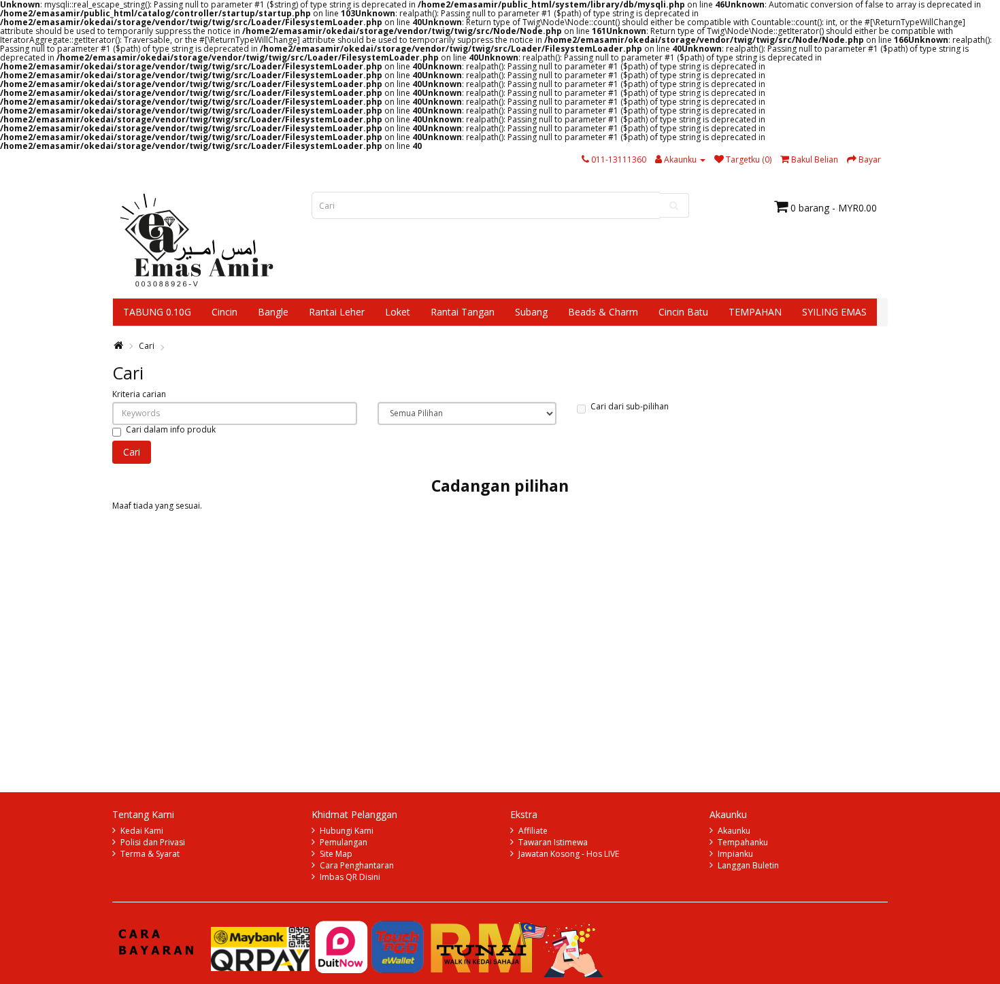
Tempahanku (743, 842)
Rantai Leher (337, 311)
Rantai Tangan (463, 311)
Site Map (336, 854)
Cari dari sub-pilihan (629, 406)
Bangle (273, 311)
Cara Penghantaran (357, 865)
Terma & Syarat (150, 854)
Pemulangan (343, 842)
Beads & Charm (603, 311)
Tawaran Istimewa (553, 842)
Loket (397, 311)
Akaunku (734, 830)
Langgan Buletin (748, 865)
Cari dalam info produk (171, 429)
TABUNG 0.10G (157, 311)
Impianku (735, 854)
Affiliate (533, 830)
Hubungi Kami (346, 830)
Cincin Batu (683, 311)
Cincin (224, 311)
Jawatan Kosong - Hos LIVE (568, 854)
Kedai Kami (141, 830)
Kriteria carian (139, 394)
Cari (146, 346)
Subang (531, 311)
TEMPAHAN (755, 311)
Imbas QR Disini (350, 877)
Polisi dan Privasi (152, 842)
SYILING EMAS (834, 311)
